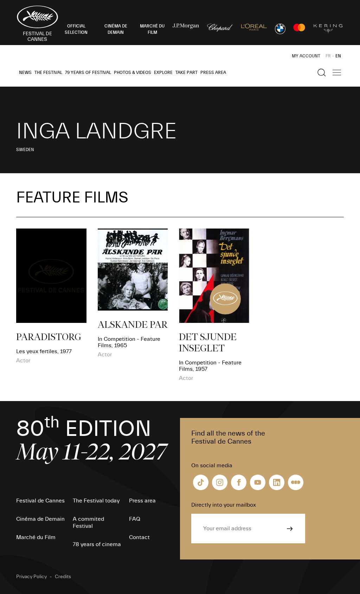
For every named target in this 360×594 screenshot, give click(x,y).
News (25, 72)
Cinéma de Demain (40, 519)
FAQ (134, 519)
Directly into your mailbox (223, 505)
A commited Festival (88, 522)
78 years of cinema (97, 544)
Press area (213, 72)
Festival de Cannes (40, 501)
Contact (139, 537)
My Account (306, 56)
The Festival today (96, 501)
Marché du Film (36, 537)
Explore (163, 72)
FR (328, 56)
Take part (186, 72)
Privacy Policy (31, 577)
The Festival (48, 72)
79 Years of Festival (88, 72)
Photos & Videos (132, 72)
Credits (63, 577)
